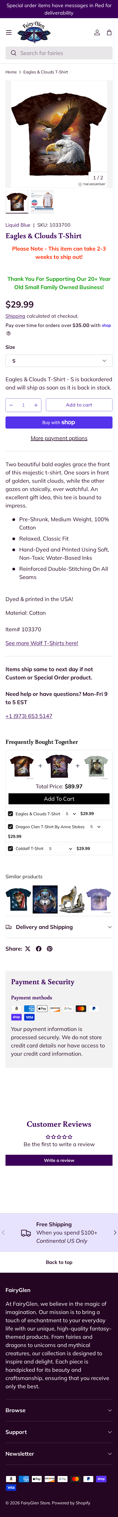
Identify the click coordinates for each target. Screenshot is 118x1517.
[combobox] (59, 52)
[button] (109, 32)
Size (10, 347)
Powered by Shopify (71, 1502)
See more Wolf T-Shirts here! (41, 643)
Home (11, 72)
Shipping (15, 316)
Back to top (59, 1262)
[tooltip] (18, 899)
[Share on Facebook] (38, 948)
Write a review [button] (59, 1160)
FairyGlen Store (35, 1502)
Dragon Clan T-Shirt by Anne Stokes (50, 826)
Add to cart (79, 405)
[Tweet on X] (27, 948)
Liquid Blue (17, 225)
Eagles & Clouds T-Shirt (45, 72)
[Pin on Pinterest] (49, 948)
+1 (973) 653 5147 (28, 715)
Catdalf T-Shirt (29, 848)
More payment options (59, 438)
